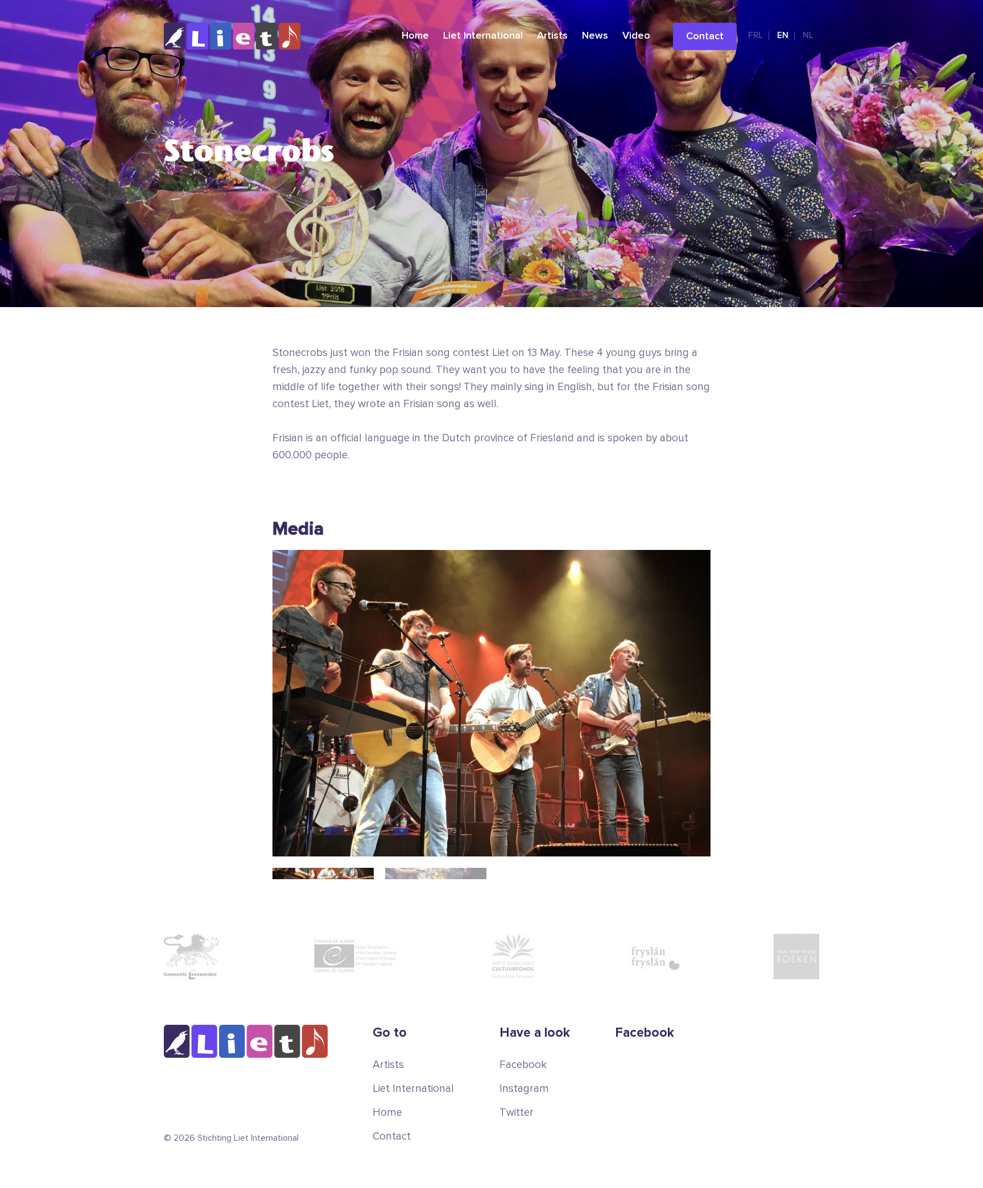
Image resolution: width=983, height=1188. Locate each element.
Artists (552, 36)
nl (808, 35)
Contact (705, 36)
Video (636, 36)
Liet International (483, 36)
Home (415, 36)
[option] (491, 703)
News (595, 36)
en (782, 35)
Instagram (524, 1088)
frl (755, 35)
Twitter (516, 1112)
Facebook (523, 1064)
